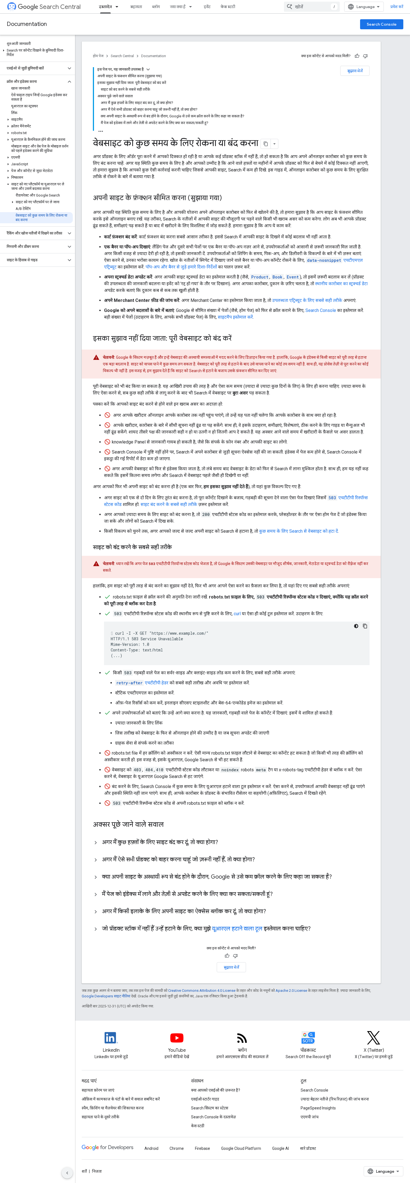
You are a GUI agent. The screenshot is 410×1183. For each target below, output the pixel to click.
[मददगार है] (357, 56)
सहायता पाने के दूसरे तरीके (100, 1117)
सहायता (136, 6)
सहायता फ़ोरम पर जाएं (98, 1090)
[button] (36, 52)
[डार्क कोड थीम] (356, 626)
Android (151, 1148)
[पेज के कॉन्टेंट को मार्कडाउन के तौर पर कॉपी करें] (266, 144)
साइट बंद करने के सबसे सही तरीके (169, 504)
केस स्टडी (228, 6)
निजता (97, 1171)
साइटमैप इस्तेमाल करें (235, 317)
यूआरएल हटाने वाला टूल (237, 928)
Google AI (280, 1148)
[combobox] (312, 7)
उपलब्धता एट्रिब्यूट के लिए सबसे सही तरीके (307, 300)
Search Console (382, 24)
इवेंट (207, 6)
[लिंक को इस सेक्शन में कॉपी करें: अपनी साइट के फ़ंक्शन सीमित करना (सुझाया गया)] (229, 198)
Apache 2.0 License (291, 990)
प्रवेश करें (396, 6)
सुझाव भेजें (355, 70)
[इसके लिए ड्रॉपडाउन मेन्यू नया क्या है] (192, 6)
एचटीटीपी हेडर (142, 682)
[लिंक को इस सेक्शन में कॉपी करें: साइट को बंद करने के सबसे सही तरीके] (177, 547)
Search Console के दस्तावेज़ (213, 1117)
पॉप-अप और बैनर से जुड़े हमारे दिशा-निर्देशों (182, 267)
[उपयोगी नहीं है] (365, 56)
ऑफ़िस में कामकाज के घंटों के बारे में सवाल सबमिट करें (121, 1099)
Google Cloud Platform (241, 1148)
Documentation (27, 24)
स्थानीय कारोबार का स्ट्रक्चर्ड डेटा (341, 283)
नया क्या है (177, 6)
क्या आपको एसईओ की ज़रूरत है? (215, 1090)
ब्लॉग (156, 6)
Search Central (60, 7)
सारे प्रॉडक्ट (308, 1148)
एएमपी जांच (310, 1117)
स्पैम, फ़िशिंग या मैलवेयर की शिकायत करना (113, 1108)
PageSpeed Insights (318, 1108)
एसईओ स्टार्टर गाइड (205, 1099)
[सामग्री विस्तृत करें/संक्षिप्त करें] (148, 69)
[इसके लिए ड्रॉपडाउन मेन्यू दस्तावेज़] (118, 6)
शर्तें (84, 1171)
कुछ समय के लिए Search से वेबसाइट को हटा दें (298, 531)
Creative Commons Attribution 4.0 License (201, 990)
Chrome (177, 1148)
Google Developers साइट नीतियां (106, 996)
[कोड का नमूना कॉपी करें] (365, 626)
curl (237, 613)
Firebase (202, 1148)
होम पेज (98, 56)
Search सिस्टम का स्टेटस (209, 1108)
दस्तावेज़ (105, 6)
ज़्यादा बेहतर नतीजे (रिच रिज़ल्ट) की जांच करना (335, 1099)
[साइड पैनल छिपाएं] (67, 1173)
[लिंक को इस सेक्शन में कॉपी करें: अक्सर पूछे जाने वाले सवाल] (171, 825)
